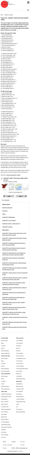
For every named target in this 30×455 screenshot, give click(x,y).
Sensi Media (20, 451)
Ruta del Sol (18, 345)
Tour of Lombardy (4, 434)
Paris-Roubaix (4, 414)
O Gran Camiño (19, 361)
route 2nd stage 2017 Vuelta (13, 175)
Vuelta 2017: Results (7, 227)
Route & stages (4, 340)
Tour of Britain (19, 376)
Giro (17, 406)
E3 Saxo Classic (4, 404)
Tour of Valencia (19, 340)
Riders (2, 343)
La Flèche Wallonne (5, 422)
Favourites (3, 345)
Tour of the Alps (19, 363)
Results (2, 348)
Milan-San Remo (19, 386)
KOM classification (5, 350)
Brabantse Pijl (4, 417)
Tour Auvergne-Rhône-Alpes (22, 368)
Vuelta (17, 404)
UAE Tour (18, 348)
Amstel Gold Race (5, 419)
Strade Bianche (4, 399)
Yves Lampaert (5, 200)
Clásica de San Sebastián (6, 427)
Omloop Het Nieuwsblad (6, 394)
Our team (22, 441)
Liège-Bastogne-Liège (5, 424)
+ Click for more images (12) (15, 192)
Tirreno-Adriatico (19, 353)
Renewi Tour (18, 373)
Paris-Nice (18, 350)
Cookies (22, 445)
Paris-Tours (3, 437)
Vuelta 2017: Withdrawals (8, 217)
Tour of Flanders (4, 411)
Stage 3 (20, 196)
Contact (4, 448)
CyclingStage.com (9, 4)
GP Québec (3, 429)
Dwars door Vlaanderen (6, 409)
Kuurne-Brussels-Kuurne (6, 396)
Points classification (5, 353)
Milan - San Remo (4, 401)
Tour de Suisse (19, 371)
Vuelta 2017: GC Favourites (9, 220)
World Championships (20, 378)
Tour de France (19, 409)
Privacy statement (7, 445)
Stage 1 (9, 196)
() (11, 30)
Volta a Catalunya (20, 356)
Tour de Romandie (20, 366)
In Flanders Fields (5, 406)
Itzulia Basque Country (21, 358)
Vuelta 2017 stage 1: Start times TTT (11, 223)
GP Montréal (3, 432)
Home (2, 14)
